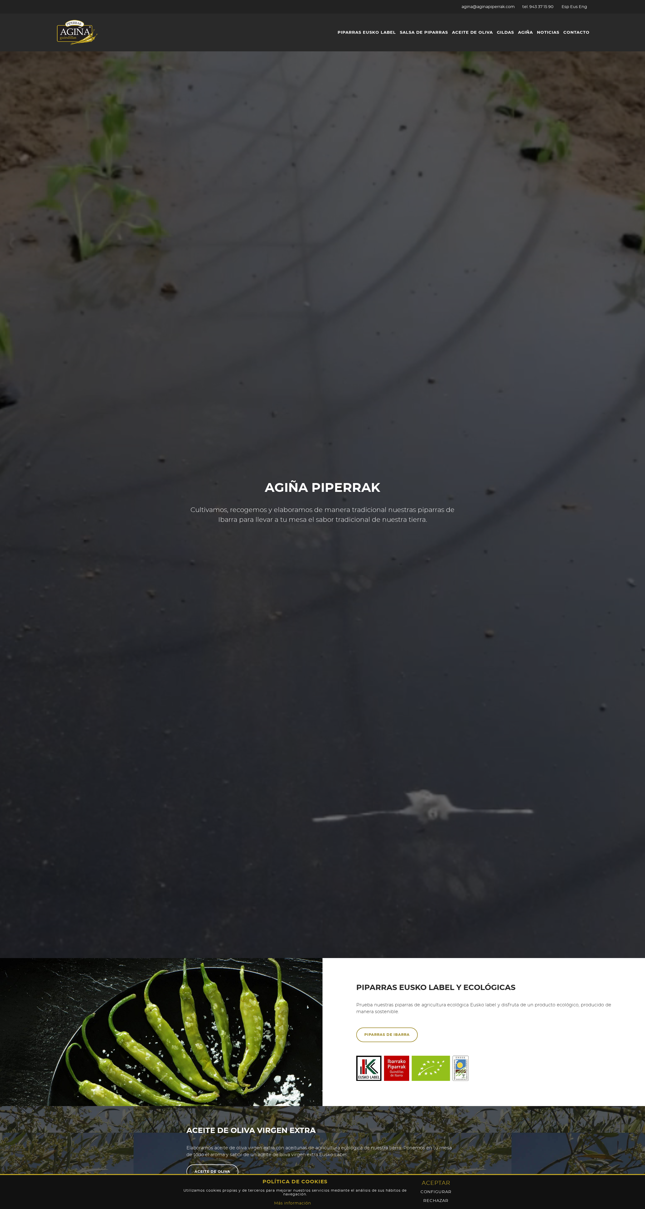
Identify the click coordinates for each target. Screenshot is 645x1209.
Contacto (576, 32)
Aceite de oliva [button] (212, 1172)
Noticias (548, 32)
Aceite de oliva (472, 32)
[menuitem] (367, 32)
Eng (583, 7)
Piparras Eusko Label (367, 32)
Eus (574, 7)
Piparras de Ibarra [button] (387, 1035)
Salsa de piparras (424, 32)
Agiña (525, 32)
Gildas (505, 32)
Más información (292, 1203)
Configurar (436, 1192)
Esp (565, 7)
